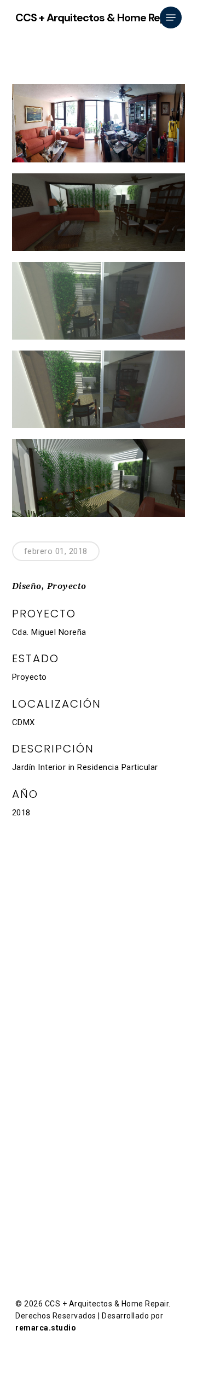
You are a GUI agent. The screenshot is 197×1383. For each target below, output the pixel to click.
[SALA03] (99, 301)
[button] (171, 17)
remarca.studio (45, 1327)
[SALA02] (99, 212)
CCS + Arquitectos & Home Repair (96, 17)
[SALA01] (99, 389)
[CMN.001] (99, 123)
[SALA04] (99, 478)
